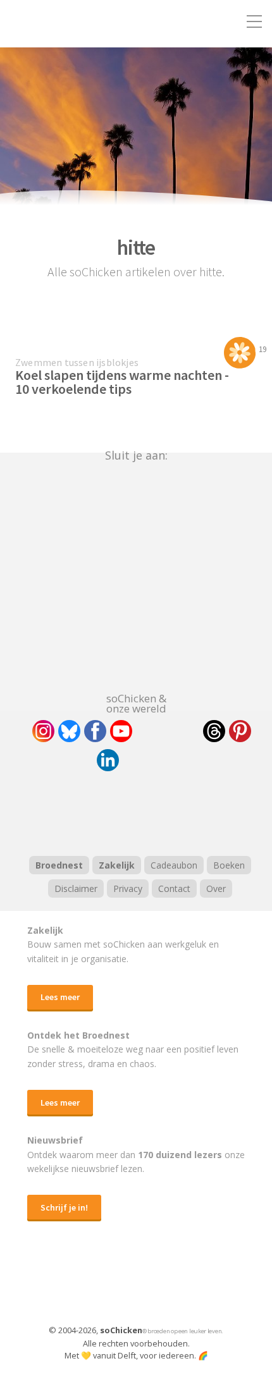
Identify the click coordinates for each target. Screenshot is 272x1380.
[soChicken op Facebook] (95, 731)
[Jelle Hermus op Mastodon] (154, 760)
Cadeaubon (174, 865)
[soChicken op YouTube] (121, 731)
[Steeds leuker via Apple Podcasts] (169, 812)
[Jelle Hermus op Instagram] (43, 731)
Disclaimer (75, 888)
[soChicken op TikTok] (167, 731)
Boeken (229, 865)
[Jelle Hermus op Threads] (214, 731)
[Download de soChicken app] (103, 1285)
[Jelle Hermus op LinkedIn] (108, 760)
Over (216, 888)
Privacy (127, 888)
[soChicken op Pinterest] (240, 731)
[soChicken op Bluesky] (69, 731)
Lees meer (60, 997)
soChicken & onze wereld (136, 702)
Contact (174, 888)
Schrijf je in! (64, 1207)
